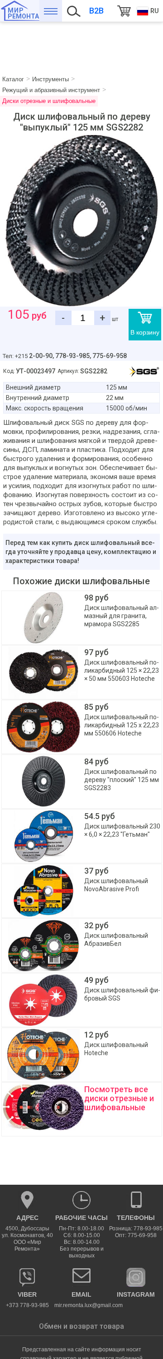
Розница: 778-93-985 (136, 1228)
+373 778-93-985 (27, 1299)
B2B (96, 10)
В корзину (144, 332)
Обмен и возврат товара (81, 1326)
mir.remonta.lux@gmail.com (81, 1299)
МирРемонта (23, 13)
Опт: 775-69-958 (136, 1235)
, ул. (27, 1233)
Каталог (50, 11)
